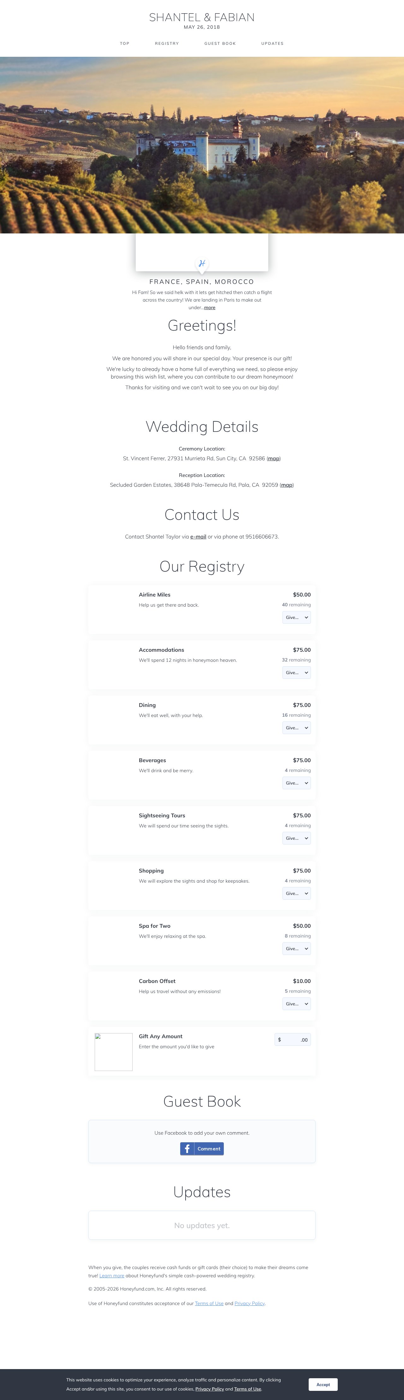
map (273, 458)
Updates (272, 43)
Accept (323, 1384)
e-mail (198, 536)
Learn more (111, 1276)
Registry (167, 43)
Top (125, 43)
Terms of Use (209, 1303)
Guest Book (220, 43)
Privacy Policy (249, 1303)
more (210, 307)
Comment (209, 1149)
